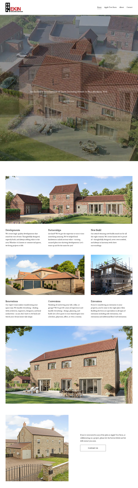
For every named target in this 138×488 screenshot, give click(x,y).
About (121, 7)
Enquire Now (69, 101)
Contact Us (93, 448)
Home (99, 7)
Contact (129, 7)
